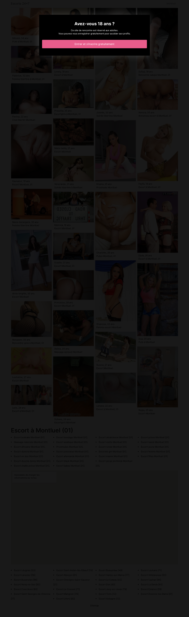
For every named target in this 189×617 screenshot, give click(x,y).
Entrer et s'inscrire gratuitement (94, 44)
